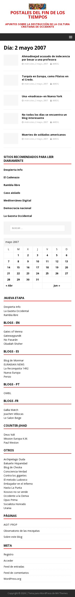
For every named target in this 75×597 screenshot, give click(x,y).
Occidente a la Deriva (16, 496)
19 (56, 267)
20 (66, 267)
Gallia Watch (11, 410)
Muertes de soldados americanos (44, 134)
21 (8, 273)
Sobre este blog (13, 536)
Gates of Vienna (13, 331)
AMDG (56, 63)
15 (18, 267)
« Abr (9, 285)
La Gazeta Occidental (18, 216)
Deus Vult (9, 434)
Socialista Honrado (15, 504)
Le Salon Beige (12, 418)
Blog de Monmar (14, 360)
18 (47, 267)
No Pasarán (11, 339)
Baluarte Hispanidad (15, 463)
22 (18, 273)
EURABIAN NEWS (14, 364)
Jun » (57, 285)
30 (27, 279)
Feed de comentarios (16, 572)
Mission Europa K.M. (16, 438)
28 (8, 279)
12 (56, 261)
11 (47, 261)
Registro (8, 554)
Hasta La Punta (13, 487)
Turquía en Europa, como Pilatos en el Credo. (45, 78)
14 (8, 267)
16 (27, 267)
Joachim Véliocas (13, 414)
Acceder (8, 560)
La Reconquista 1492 (16, 368)
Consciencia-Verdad (15, 471)
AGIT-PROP (10, 524)
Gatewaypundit (12, 335)
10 (37, 261)
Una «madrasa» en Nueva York (42, 96)
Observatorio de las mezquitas (22, 530)
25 (47, 273)
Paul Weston (11, 442)
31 (37, 279)
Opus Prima (10, 500)
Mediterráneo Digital (17, 200)
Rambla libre (12, 185)
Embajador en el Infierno (18, 483)
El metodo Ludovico (15, 479)
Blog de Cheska (13, 467)
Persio (7, 376)
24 (37, 273)
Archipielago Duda (14, 459)
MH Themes (61, 593)
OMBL (7, 393)
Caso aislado (12, 193)
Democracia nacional (17, 208)
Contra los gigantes (15, 475)
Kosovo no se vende (16, 492)
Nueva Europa (12, 372)
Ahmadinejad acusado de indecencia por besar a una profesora (46, 58)
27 (66, 273)
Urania (7, 508)
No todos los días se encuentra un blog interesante (44, 116)
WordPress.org (12, 578)
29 (18, 279)
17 (37, 267)
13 (66, 261)
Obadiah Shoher (13, 343)
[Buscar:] (37, 228)
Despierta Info (13, 169)
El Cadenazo (11, 177)
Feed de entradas (14, 566)
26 (56, 273)
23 (27, 273)
